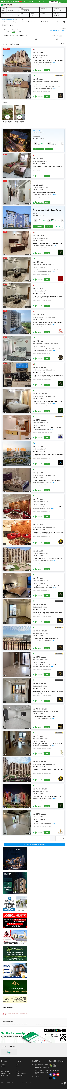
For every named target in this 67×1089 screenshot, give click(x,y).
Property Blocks (16, 1)
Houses (19, 30)
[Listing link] (33, 60)
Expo (18, 1071)
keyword (43, 13)
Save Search (61, 21)
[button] (4, 10)
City (9, 8)
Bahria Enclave (9, 39)
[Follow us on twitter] (51, 1079)
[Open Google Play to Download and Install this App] (60, 1031)
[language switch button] (60, 2)
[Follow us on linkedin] (54, 1079)
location (23, 8)
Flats (13, 30)
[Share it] (27, 71)
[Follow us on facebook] (51, 1076)
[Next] (63, 838)
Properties (6, 1)
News (18, 1066)
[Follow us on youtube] (58, 1076)
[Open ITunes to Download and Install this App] (49, 1031)
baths (32, 13)
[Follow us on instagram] (54, 1076)
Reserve (39, 149)
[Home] (2, 1)
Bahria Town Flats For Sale (57, 30)
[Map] (25, 71)
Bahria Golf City (54, 39)
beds (22, 13)
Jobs (2, 1069)
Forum (18, 1069)
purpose (3, 8)
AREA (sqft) (56, 8)
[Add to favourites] (29, 71)
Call (47, 70)
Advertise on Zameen (6, 1073)
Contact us (3, 1066)
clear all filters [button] (12, 25)
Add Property (20, 1075)
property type (44, 8)
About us (3, 1064)
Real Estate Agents (21, 1073)
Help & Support (5, 1071)
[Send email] (34, 70)
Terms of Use (4, 1075)
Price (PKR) (4, 13)
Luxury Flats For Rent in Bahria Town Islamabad (15, 1024)
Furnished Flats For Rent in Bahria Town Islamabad (48, 1024)
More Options (57, 13)
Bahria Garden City (32, 39)
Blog (18, 1064)
